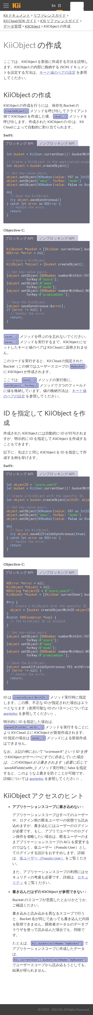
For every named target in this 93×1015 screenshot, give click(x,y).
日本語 (59, 7)
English (54, 7)
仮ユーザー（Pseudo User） (42, 858)
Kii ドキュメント (16, 15)
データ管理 (12, 26)
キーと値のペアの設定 (58, 72)
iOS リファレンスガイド (59, 21)
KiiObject (32, 26)
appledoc (10, 713)
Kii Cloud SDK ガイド (20, 21)
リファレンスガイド (49, 15)
